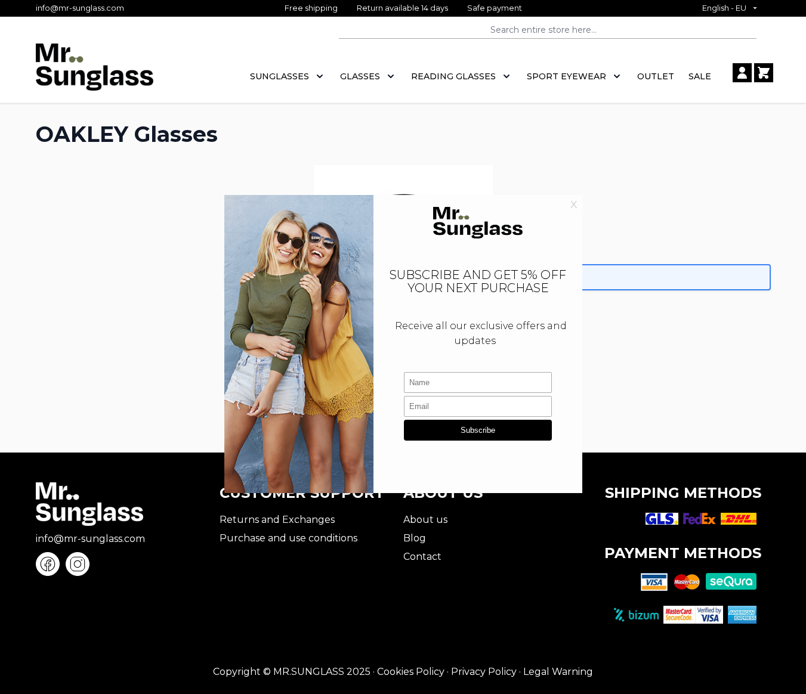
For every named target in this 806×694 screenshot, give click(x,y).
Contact (422, 556)
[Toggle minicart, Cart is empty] (763, 72)
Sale (699, 76)
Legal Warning (558, 671)
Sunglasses (279, 76)
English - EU (724, 8)
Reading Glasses (453, 76)
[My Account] (742, 72)
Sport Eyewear (566, 76)
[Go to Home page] (94, 73)
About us (425, 519)
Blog (414, 538)
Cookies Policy (410, 671)
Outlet (655, 76)
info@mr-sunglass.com (80, 8)
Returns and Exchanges (277, 519)
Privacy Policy (484, 671)
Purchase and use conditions (288, 538)
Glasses (360, 76)
